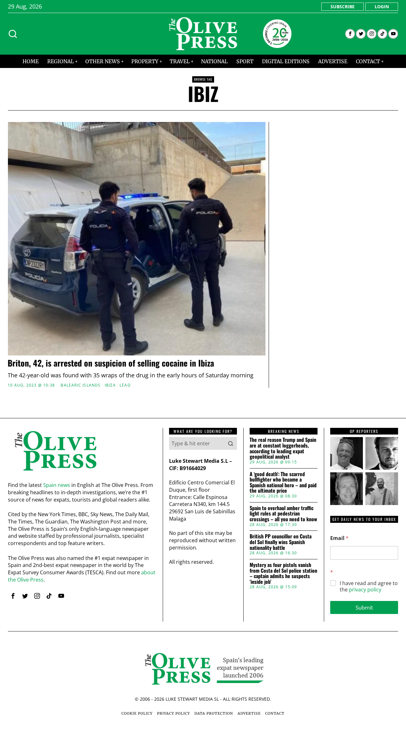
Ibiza (110, 385)
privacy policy (365, 589)
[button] (230, 443)
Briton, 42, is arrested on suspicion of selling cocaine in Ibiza (111, 363)
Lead (125, 385)
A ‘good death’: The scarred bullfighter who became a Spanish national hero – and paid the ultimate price (283, 482)
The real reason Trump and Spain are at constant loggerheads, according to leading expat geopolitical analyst (283, 448)
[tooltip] (350, 34)
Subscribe (343, 6)
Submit (364, 607)
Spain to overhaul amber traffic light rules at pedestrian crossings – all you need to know (283, 513)
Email (339, 538)
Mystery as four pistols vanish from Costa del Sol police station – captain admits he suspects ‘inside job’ (283, 573)
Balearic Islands (81, 385)
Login (382, 6)
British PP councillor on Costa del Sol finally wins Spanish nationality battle (280, 542)
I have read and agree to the (369, 586)
